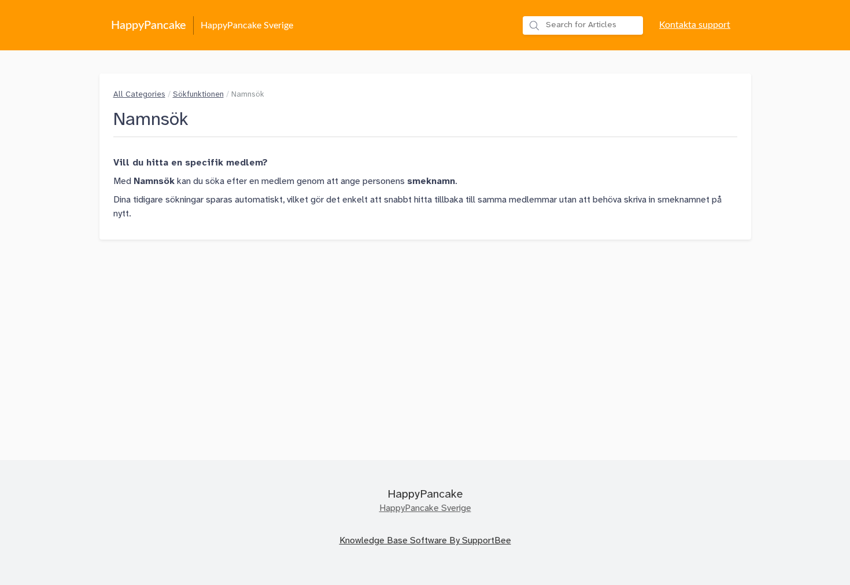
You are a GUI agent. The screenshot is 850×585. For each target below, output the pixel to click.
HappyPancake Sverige (425, 508)
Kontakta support (694, 25)
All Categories (139, 94)
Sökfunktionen (198, 94)
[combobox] (583, 25)
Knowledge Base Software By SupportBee (425, 541)
